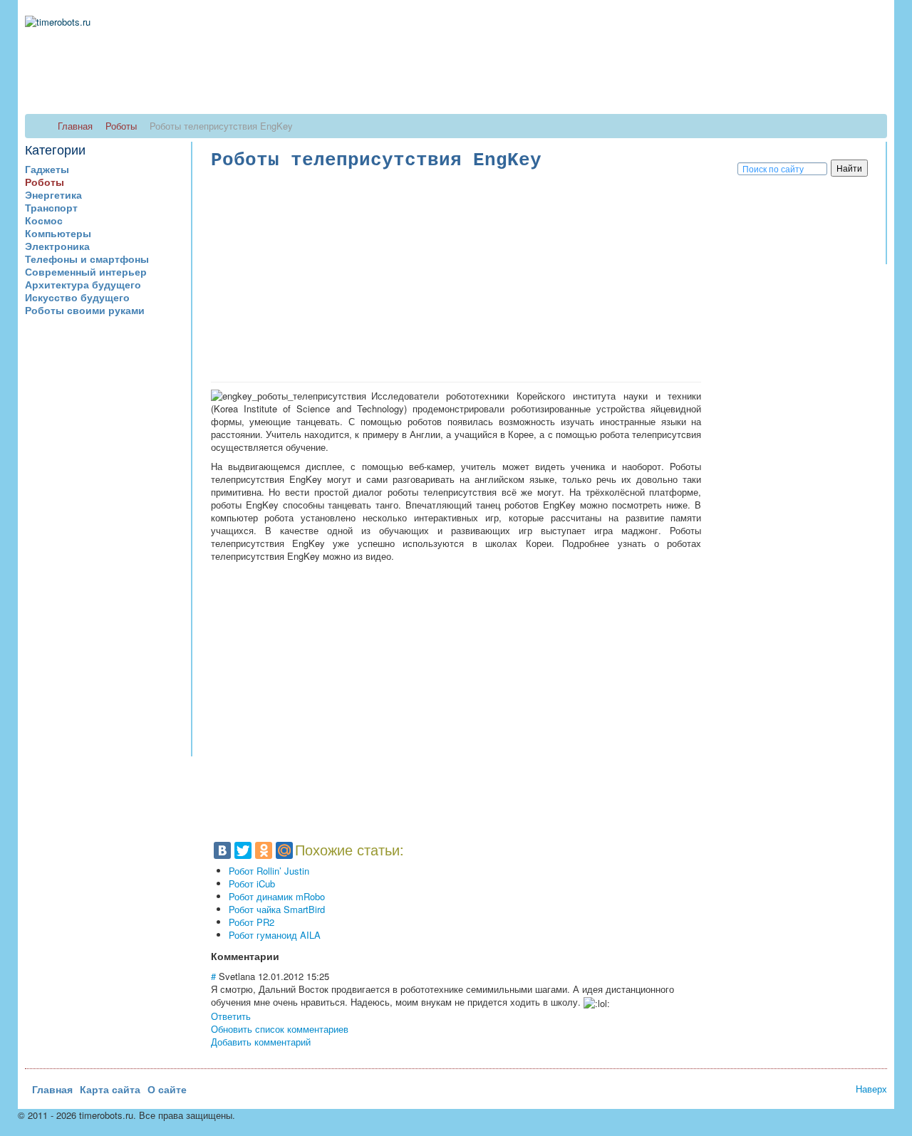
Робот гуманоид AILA (275, 935)
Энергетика (53, 194)
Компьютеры (58, 232)
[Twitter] (243, 850)
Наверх (871, 1088)
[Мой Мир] (284, 850)
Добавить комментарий (261, 1041)
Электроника (57, 245)
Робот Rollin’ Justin (269, 870)
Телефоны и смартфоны (87, 258)
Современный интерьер (86, 271)
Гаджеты (47, 168)
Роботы (44, 181)
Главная (52, 1089)
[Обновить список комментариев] (283, 956)
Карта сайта (110, 1089)
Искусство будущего (77, 297)
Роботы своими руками (85, 309)
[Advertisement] (108, 542)
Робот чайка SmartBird (277, 909)
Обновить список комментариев (279, 1029)
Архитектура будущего (83, 284)
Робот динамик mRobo (277, 896)
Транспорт (51, 207)
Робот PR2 (251, 922)
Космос (44, 220)
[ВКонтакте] (222, 850)
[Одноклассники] (263, 850)
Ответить (231, 1016)
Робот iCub (252, 883)
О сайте (167, 1089)
